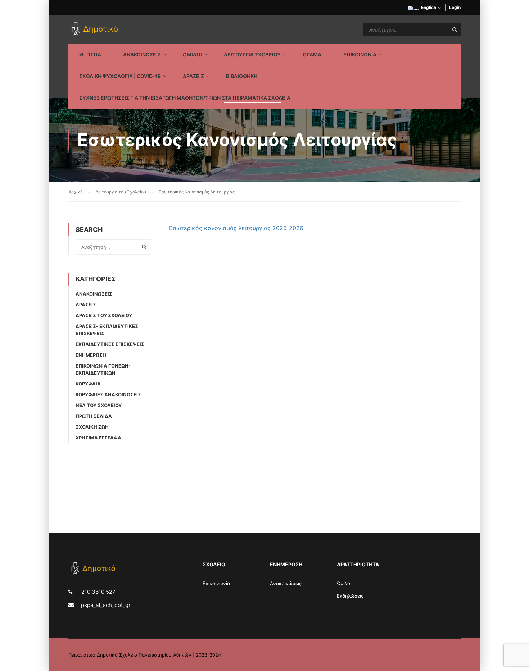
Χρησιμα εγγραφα (98, 438)
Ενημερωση (91, 355)
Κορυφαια (88, 384)
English (428, 7)
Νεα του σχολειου (99, 405)
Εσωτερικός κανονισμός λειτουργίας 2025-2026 (236, 228)
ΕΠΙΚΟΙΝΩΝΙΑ (359, 54)
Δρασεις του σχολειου (104, 315)
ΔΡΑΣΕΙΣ (193, 76)
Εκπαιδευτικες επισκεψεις (110, 344)
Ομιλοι (192, 54)
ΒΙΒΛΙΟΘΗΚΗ (241, 76)
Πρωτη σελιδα (94, 416)
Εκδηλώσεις (350, 596)
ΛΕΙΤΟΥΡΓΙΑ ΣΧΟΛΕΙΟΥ (252, 54)
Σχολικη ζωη (92, 427)
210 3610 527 (98, 591)
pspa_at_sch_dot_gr (106, 605)
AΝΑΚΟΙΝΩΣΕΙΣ (142, 54)
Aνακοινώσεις (286, 583)
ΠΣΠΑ (93, 54)
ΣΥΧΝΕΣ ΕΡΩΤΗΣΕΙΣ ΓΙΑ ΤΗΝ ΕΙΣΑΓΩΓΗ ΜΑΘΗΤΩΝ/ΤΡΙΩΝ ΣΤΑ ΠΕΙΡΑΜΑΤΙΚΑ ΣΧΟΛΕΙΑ (184, 98)
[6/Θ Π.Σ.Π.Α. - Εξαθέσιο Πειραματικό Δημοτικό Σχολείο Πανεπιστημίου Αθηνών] (95, 29)
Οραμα (312, 54)
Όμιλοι (344, 583)
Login (455, 7)
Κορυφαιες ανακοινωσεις (108, 394)
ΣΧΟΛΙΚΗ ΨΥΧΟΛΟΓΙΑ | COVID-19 (120, 76)
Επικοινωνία (216, 583)
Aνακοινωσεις (94, 294)
